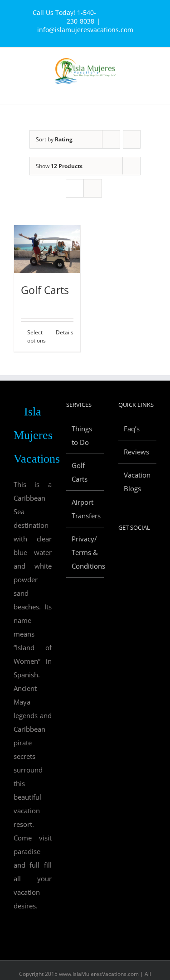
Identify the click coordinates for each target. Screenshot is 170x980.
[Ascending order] (132, 139)
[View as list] (93, 188)
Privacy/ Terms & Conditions (86, 552)
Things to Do (82, 435)
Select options (36, 336)
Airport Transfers (86, 508)
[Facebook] (121, 551)
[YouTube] (145, 551)
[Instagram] (121, 569)
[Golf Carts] (47, 249)
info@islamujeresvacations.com (85, 29)
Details (64, 332)
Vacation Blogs (137, 481)
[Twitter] (133, 551)
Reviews (136, 451)
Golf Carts (45, 290)
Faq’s (132, 428)
